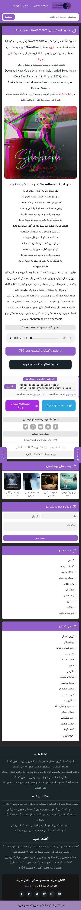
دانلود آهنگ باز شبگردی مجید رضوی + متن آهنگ (40, 767)
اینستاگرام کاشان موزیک (20, 405)
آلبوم (71, 560)
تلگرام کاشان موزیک (56, 405)
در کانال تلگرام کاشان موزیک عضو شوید (40, 905)
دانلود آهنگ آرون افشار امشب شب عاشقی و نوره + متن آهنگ (40, 761)
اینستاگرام (52, 894)
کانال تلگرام (65, 94)
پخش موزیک (20, 6)
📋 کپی (10, 386)
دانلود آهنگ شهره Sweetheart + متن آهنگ (42, 30)
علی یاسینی (67, 694)
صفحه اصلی (41, 6)
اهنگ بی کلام (66, 578)
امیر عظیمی (67, 718)
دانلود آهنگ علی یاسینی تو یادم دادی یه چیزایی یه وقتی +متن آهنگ (40, 772)
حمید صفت (67, 724)
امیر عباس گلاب (65, 648)
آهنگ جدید (54, 447)
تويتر (37, 894)
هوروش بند (67, 735)
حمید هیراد (68, 659)
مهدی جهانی (67, 712)
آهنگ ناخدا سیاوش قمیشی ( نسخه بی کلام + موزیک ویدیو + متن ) (41, 804)
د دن (71, 665)
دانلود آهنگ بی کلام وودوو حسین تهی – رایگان (40, 830)
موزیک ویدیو (66, 613)
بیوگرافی (69, 590)
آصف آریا (69, 729)
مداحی (70, 601)
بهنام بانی (68, 642)
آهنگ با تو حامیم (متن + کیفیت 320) (40, 868)
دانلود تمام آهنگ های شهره (40, 364)
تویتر (48, 427)
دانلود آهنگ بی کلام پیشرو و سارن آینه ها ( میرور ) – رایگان (40, 809)
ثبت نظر (40, 538)
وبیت (27, 886)
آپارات (59, 894)
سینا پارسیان (67, 683)
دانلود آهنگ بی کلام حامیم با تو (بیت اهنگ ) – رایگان (40, 825)
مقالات (70, 607)
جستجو (9, 17)
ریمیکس (69, 595)
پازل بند (69, 654)
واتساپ (33, 427)
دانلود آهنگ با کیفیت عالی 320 (38, 351)
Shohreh (38, 454)
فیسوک (55, 427)
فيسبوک (21, 894)
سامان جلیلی (67, 677)
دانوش (70, 671)
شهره (51, 47)
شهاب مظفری (66, 689)
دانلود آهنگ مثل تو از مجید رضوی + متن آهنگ (40, 777)
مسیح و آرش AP (64, 706)
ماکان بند (69, 700)
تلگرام (25, 427)
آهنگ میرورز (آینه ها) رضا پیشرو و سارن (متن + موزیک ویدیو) (40, 857)
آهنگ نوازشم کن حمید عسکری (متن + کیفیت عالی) (40, 852)
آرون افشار (68, 636)
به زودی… (68, 584)
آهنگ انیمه (67, 566)
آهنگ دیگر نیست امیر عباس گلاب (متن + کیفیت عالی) (41, 862)
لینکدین (40, 427)
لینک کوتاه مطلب (40, 434)
